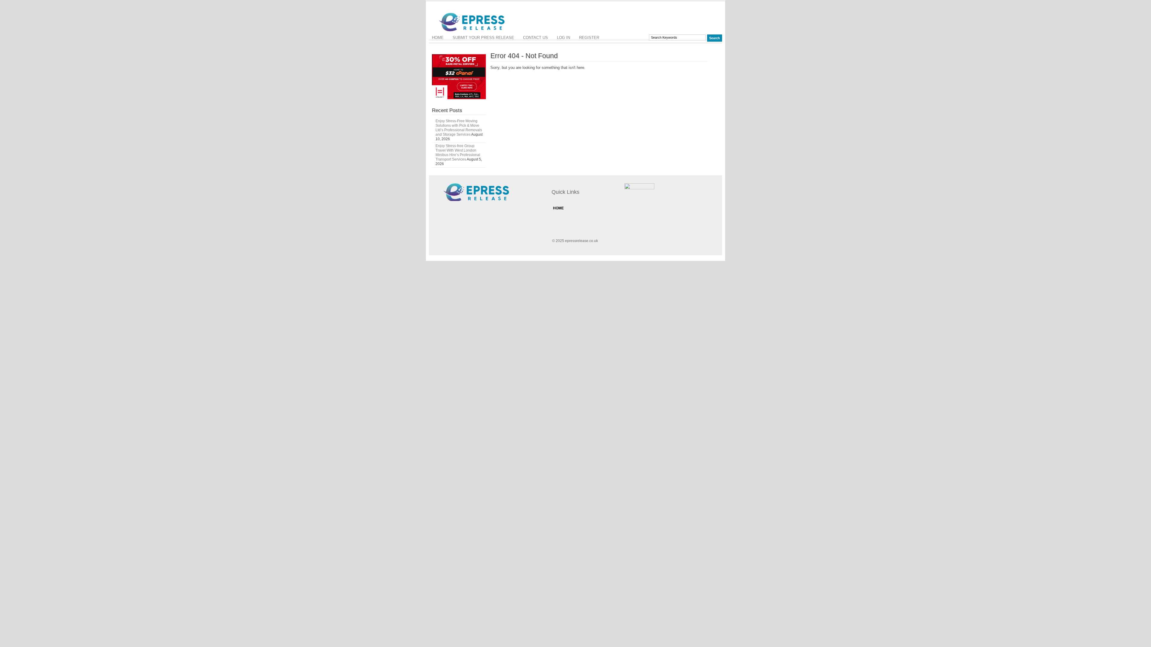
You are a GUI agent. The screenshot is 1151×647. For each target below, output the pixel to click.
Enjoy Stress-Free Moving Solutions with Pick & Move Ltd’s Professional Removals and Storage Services (459, 128)
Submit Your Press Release (483, 37)
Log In (563, 37)
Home (438, 37)
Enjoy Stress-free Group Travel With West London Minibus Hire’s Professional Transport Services (458, 152)
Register (589, 37)
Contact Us (535, 37)
